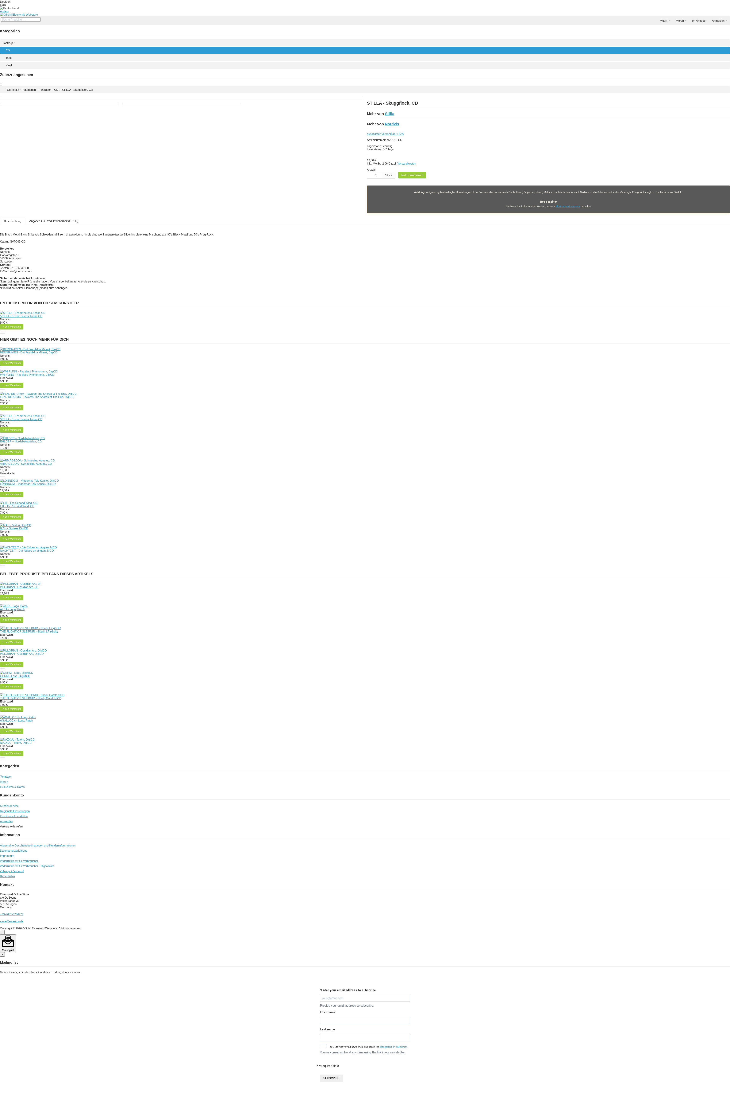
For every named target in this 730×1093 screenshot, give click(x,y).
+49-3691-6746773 (11, 914)
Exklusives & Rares (12, 786)
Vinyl (9, 65)
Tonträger (8, 43)
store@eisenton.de (11, 921)
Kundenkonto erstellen (14, 816)
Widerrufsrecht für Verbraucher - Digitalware (27, 866)
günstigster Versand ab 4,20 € (385, 133)
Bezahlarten (7, 876)
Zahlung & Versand (12, 871)
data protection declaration (393, 1047)
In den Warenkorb (412, 175)
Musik (664, 20)
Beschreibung (12, 221)
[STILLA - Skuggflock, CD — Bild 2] (59, 104)
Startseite (13, 89)
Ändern (4, 11)
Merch (680, 20)
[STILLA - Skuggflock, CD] (1, 84)
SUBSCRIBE (331, 1078)
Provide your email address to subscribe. (347, 1005)
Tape (9, 57)
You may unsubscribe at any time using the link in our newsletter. (362, 1052)
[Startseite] (654, 19)
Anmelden (718, 20)
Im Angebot (699, 20)
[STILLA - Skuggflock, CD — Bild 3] (181, 104)
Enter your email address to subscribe (348, 990)
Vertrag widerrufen (11, 826)
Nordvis (392, 124)
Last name (327, 1029)
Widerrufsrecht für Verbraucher (19, 860)
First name (327, 1012)
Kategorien (29, 89)
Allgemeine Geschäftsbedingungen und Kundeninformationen (37, 845)
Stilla (389, 114)
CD (8, 50)
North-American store (568, 206)
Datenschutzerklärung (13, 850)
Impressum (7, 855)
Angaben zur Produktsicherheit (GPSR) (53, 221)
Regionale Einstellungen (15, 811)
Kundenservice (9, 805)
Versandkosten (406, 163)
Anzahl (371, 169)
